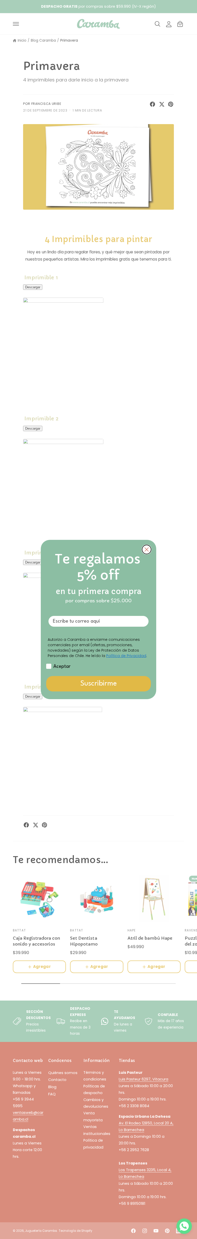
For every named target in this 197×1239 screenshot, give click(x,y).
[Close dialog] (146, 549)
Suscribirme (98, 683)
